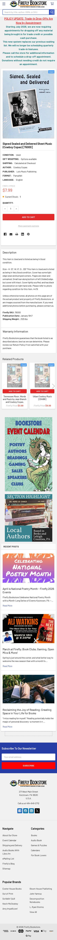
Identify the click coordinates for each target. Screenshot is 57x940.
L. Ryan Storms (37, 907)
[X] (37, 810)
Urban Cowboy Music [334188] (42, 397)
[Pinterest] (28, 234)
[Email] (10, 234)
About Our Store (9, 835)
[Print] (16, 234)
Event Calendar (9, 840)
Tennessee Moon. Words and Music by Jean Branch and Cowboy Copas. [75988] (14, 400)
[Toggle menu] (4, 4)
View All (33, 912)
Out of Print (7, 893)
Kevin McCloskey (10, 903)
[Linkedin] (22, 234)
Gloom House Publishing (41, 888)
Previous (3, 386)
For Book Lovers (38, 855)
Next (53, 386)
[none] (28, 104)
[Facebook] (5, 234)
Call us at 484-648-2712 (28, 803)
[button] (28, 454)
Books (34, 835)
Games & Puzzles (39, 845)
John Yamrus (36, 893)
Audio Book (36, 840)
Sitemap (6, 868)
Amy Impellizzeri (10, 908)
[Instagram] (25, 810)
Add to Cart (15, 391)
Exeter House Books (12, 888)
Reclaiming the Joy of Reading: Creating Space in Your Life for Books (27, 711)
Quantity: (8, 202)
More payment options (28, 225)
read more (7, 605)
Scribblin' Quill (8, 898)
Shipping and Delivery (12, 845)
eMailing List (8, 858)
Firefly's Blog (8, 863)
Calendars (35, 850)
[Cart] (53, 4)
